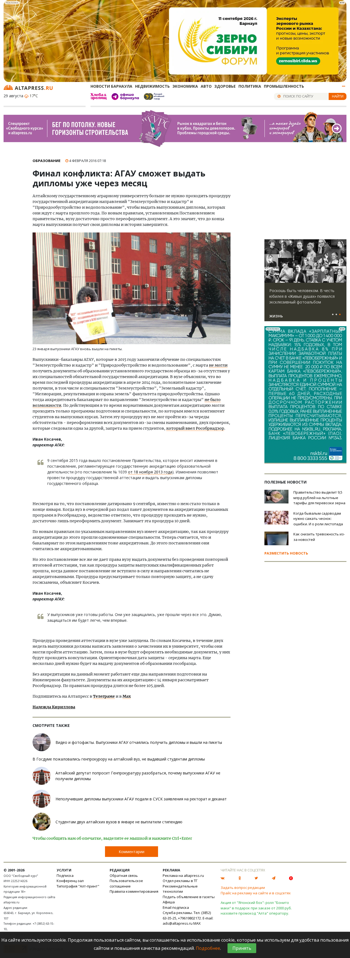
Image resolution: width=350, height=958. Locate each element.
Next (341, 261)
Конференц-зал (70, 880)
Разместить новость (286, 553)
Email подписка (176, 907)
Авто (206, 86)
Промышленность (284, 86)
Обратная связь (124, 875)
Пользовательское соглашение (126, 883)
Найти (337, 96)
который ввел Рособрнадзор (195, 428)
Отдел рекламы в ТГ (180, 880)
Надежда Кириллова (54, 707)
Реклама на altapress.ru (183, 875)
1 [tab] (332, 314)
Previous (269, 261)
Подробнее (208, 948)
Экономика (185, 86)
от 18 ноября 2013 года (150, 471)
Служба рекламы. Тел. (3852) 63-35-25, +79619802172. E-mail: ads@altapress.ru (188, 918)
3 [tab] (340, 314)
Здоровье (225, 86)
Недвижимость (152, 86)
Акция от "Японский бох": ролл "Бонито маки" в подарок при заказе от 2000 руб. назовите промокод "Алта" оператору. (256, 908)
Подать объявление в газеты (189, 896)
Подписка (65, 875)
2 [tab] (336, 314)
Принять (241, 948)
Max (126, 696)
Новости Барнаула (111, 86)
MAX (197, 923)
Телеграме (104, 696)
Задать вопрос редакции (243, 887)
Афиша (169, 902)
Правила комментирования (134, 891)
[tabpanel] (305, 282)
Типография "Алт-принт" (78, 886)
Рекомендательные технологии (180, 889)
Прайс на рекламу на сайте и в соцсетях (256, 893)
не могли (218, 365)
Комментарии (131, 851)
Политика (249, 86)
